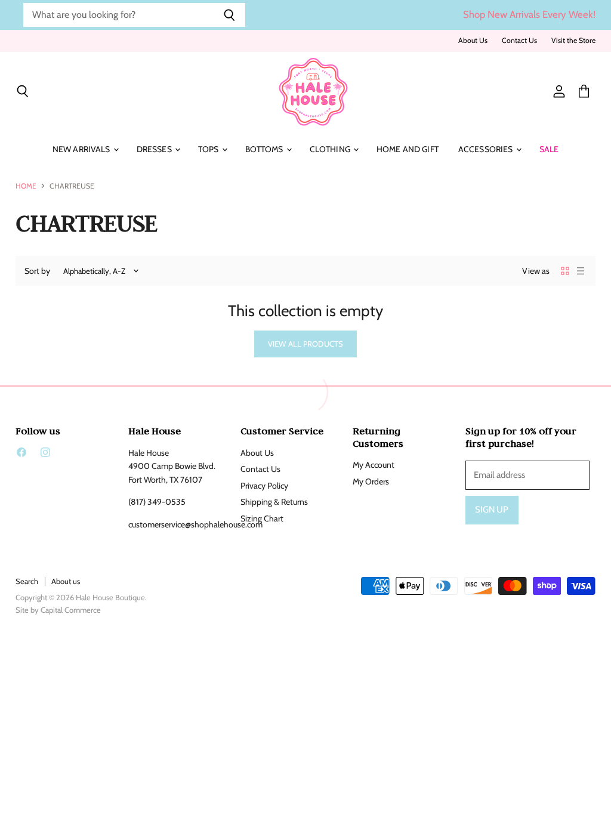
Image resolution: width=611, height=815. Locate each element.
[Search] (229, 15)
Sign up (492, 509)
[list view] (581, 271)
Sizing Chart (261, 518)
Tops (209, 149)
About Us (472, 40)
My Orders (371, 481)
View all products (305, 343)
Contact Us (519, 40)
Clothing (331, 149)
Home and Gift (408, 149)
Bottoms (265, 149)
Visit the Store (573, 40)
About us (65, 581)
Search (27, 581)
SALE (549, 149)
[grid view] (565, 271)
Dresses (155, 149)
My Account (373, 464)
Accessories (486, 149)
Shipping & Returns (274, 501)
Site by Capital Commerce (58, 610)
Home (26, 186)
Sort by (37, 271)
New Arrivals (82, 149)
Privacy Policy (264, 485)
